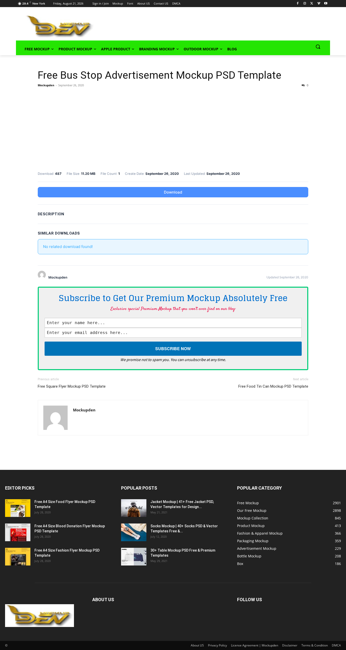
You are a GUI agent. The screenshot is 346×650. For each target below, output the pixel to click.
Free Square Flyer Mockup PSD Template (72, 386)
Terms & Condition (314, 645)
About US (197, 645)
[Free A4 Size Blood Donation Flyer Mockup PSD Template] (17, 532)
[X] (312, 4)
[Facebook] (298, 4)
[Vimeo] (319, 4)
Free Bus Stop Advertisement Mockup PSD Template (159, 75)
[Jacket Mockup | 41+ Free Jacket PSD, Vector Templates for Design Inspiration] (133, 508)
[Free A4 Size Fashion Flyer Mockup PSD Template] (17, 556)
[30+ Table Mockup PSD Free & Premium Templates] (133, 556)
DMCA (336, 645)
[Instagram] (305, 4)
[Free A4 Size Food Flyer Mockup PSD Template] (17, 508)
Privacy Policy (217, 645)
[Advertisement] (205, 25)
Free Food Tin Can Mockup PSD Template (273, 386)
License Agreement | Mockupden (254, 645)
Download (173, 192)
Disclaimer (289, 645)
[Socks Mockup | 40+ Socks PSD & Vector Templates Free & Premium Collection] (133, 532)
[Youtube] (326, 4)
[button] (318, 46)
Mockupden (46, 85)
